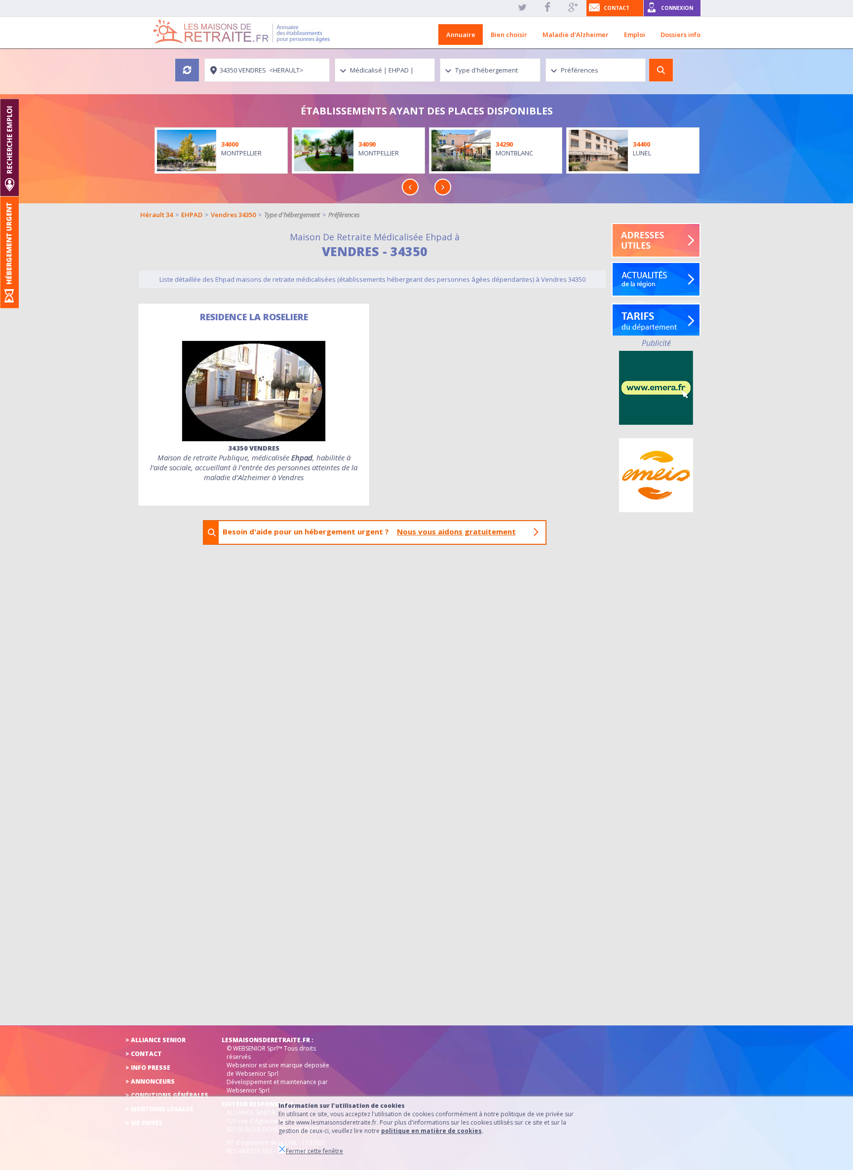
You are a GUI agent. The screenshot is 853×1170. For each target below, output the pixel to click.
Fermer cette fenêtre (314, 1151)
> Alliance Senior (155, 1040)
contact (616, 7)
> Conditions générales (166, 1095)
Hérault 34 (156, 214)
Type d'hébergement (292, 214)
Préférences (344, 214)
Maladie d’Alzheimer (576, 34)
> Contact (143, 1054)
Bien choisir (509, 34)
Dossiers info (680, 34)
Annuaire (460, 34)
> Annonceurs (150, 1081)
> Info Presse (147, 1067)
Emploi (634, 34)
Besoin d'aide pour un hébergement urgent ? (369, 531)
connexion (677, 7)
